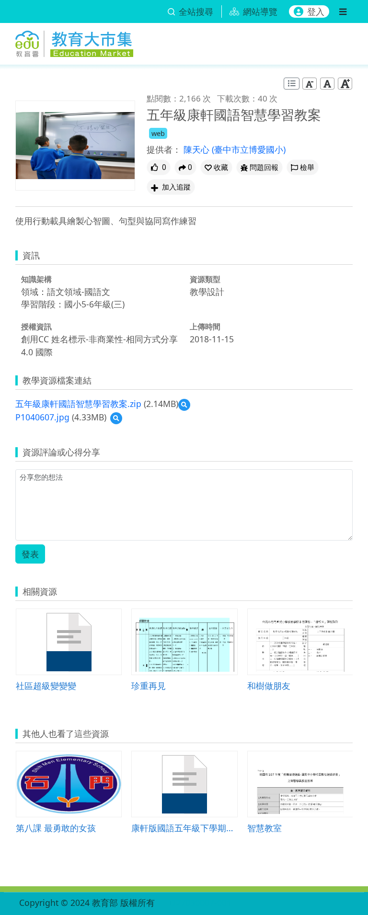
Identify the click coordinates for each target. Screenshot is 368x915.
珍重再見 (148, 685)
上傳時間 (205, 326)
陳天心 (198, 149)
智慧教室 (264, 828)
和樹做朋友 (268, 685)
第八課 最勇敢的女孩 (56, 828)
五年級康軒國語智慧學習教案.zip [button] (78, 403)
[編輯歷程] (291, 84)
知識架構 (36, 279)
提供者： (164, 149)
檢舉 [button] (307, 167)
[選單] (343, 11)
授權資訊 (36, 326)
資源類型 (205, 279)
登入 (315, 11)
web (158, 133)
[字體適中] (327, 83)
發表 (30, 554)
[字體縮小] (309, 83)
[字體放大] (345, 83)
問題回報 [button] (264, 167)
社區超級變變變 (46, 685)
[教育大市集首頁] (74, 42)
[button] (216, 167)
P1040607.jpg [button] (42, 417)
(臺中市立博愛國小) (249, 149)
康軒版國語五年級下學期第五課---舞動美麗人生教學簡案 (184, 828)
